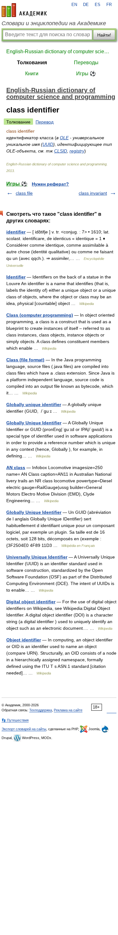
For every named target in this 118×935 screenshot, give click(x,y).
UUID (47, 144)
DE (86, 5)
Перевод (44, 121)
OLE (64, 137)
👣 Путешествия (15, 720)
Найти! (104, 34)
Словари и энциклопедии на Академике (54, 23)
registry (77, 150)
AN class (15, 467)
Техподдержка (40, 710)
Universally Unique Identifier (36, 556)
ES (97, 5)
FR (109, 5)
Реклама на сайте (68, 710)
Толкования (32, 62)
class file (24, 193)
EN (74, 5)
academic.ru (24, 10)
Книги (31, 73)
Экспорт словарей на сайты (24, 729)
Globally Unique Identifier (33, 422)
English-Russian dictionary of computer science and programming (59, 51)
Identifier (15, 276)
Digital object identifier (30, 601)
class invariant (93, 193)
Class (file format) (25, 359)
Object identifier (23, 639)
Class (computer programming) (39, 315)
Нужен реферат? (50, 183)
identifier (15, 231)
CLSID (60, 150)
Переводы (86, 62)
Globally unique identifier (33, 404)
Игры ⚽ (86, 73)
